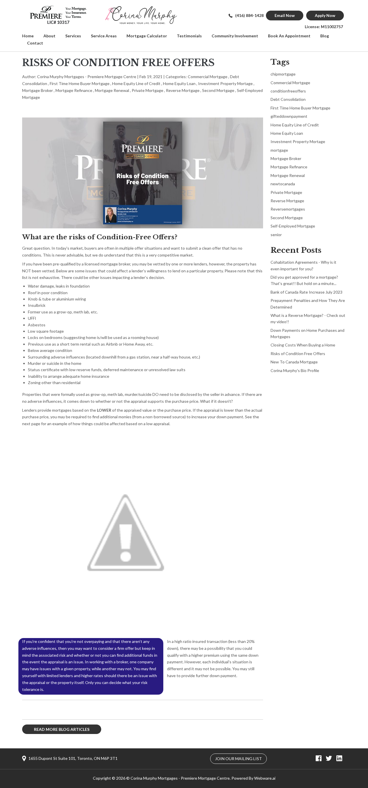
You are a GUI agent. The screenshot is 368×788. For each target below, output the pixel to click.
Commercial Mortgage (207, 76)
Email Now (285, 15)
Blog (324, 35)
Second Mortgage (218, 90)
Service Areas (104, 35)
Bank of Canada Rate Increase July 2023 (306, 292)
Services (73, 35)
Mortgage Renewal (112, 90)
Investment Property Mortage (225, 83)
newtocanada (283, 183)
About (49, 35)
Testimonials (189, 35)
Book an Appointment (289, 35)
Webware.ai (264, 778)
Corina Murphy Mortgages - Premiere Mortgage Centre (180, 778)
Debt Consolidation (288, 99)
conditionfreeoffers (288, 90)
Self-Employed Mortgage (293, 226)
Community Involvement (235, 35)
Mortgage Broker (37, 90)
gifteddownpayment (289, 116)
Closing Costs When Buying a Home (303, 344)
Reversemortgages (288, 209)
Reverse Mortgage (183, 90)
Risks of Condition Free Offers (298, 353)
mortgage (279, 150)
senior (276, 234)
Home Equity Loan (179, 83)
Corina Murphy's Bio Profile (295, 370)
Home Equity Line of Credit (136, 83)
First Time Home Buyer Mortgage (80, 83)
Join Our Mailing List (238, 758)
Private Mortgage (147, 90)
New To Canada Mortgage (294, 361)
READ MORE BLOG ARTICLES (61, 729)
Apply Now (325, 15)
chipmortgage (283, 74)
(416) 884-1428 (249, 15)
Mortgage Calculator (146, 35)
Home (28, 35)
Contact (35, 43)
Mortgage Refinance (73, 90)
